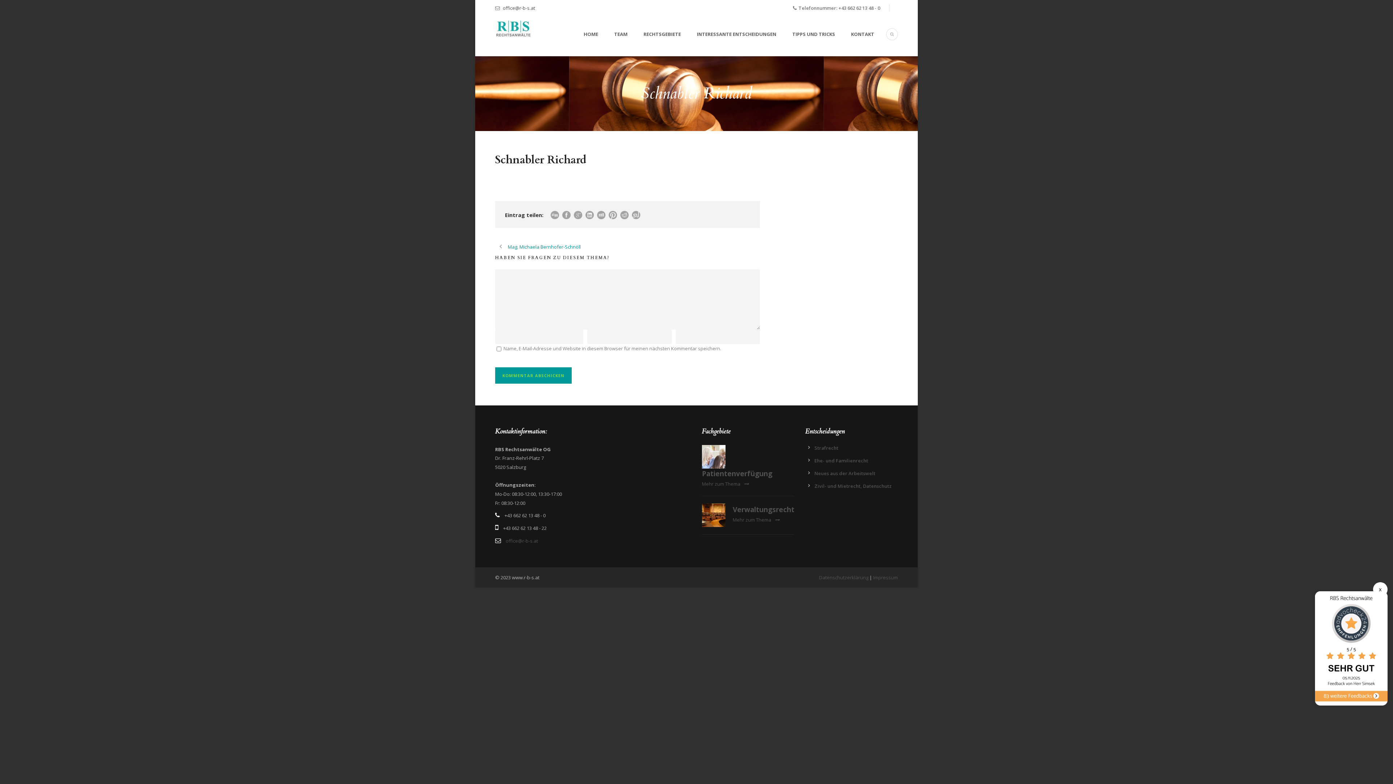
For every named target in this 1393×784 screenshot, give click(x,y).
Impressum (885, 577)
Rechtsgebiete (662, 34)
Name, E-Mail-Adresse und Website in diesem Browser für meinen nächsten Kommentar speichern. (612, 348)
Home (591, 34)
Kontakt (862, 34)
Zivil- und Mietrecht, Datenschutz (853, 486)
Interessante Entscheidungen (736, 34)
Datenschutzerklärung (843, 577)
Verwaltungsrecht (763, 509)
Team (621, 34)
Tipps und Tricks (813, 34)
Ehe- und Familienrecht (841, 460)
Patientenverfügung (737, 473)
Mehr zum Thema (721, 484)
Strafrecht (826, 448)
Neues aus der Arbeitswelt (844, 473)
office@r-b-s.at (519, 8)
